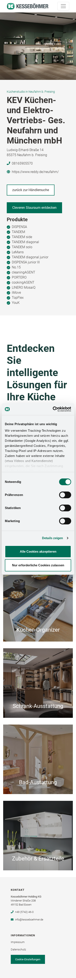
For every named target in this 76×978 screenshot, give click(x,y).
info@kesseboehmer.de (29, 919)
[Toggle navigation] (63, 6)
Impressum (18, 942)
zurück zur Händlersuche (30, 190)
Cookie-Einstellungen (27, 959)
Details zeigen (52, 538)
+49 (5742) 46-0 (24, 912)
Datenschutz (18, 949)
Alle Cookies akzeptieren (38, 551)
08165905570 (22, 163)
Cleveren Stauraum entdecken (34, 208)
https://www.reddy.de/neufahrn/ (35, 172)
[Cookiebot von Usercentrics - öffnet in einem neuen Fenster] (53, 409)
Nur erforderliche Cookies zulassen (38, 565)
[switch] (65, 495)
